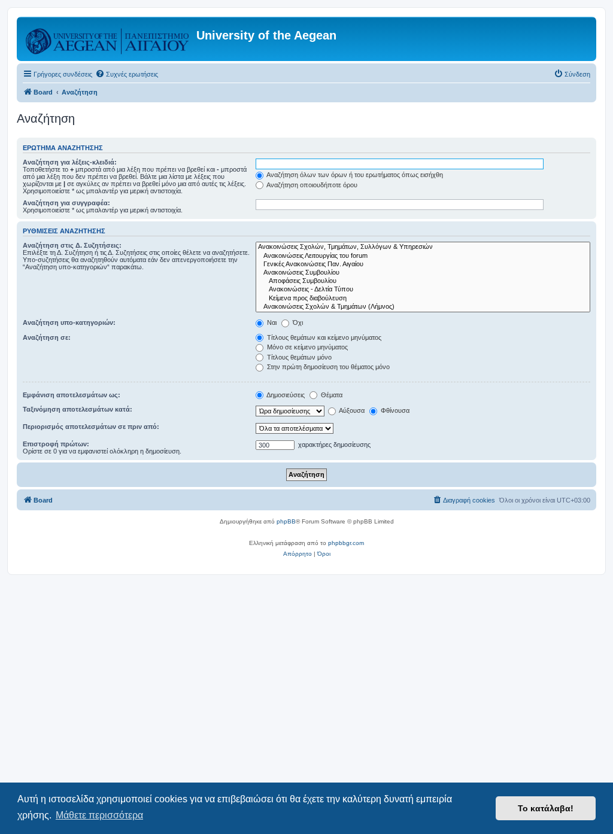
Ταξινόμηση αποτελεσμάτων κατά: (77, 409)
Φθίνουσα (394, 410)
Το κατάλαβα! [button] (545, 808)
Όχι (297, 322)
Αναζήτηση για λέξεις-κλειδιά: (70, 162)
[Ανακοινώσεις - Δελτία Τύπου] (423, 289)
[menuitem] (126, 74)
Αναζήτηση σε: (47, 337)
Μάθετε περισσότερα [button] (99, 815)
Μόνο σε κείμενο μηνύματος (306, 347)
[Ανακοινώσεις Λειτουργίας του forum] (423, 256)
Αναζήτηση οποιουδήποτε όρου (311, 184)
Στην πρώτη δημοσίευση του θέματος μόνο (327, 366)
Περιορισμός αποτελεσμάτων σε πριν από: (91, 426)
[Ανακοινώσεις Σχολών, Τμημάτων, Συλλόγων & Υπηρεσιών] (423, 247)
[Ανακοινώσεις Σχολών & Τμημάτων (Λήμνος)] (423, 307)
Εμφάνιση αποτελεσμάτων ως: (71, 394)
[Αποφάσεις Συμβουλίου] (423, 281)
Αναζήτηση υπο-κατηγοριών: (69, 322)
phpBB (286, 521)
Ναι (271, 322)
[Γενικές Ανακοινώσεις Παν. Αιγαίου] (423, 264)
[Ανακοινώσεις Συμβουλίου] (423, 273)
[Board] (108, 39)
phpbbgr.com (346, 543)
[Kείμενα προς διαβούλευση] (423, 298)
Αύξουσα (351, 410)
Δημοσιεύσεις (285, 394)
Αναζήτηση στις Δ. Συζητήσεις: (72, 245)
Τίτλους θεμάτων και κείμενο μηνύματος (323, 337)
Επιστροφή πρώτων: (56, 444)
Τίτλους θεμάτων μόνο (298, 357)
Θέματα (330, 394)
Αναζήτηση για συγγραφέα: (66, 202)
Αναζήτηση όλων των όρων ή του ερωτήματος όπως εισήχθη (354, 174)
